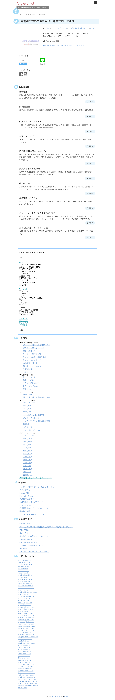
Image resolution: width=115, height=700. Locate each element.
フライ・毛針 (31, 383)
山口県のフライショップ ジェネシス (34, 552)
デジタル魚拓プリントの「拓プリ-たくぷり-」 (38, 487)
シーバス (24, 291)
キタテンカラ (24, 490)
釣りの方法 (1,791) (29, 382)
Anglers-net (26, 3)
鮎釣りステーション (27, 523)
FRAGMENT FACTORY (28, 505)
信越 (27, 445)
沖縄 (27, 466)
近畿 (27, 454)
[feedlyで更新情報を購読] (21, 74)
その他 (24, 285)
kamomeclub (25, 107)
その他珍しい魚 (27, 312)
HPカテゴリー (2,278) (34, 357)
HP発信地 (23, 325)
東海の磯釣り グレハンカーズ (31, 502)
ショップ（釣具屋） (29, 271)
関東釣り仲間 (24, 511)
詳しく (91, 102)
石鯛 (23, 307)
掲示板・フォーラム (29, 278)
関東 (27, 441)
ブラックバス (26, 294)
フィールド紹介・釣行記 (59, 28)
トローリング (30, 386)
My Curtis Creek (26, 496)
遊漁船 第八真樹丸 (26, 499)
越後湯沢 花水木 (25, 539)
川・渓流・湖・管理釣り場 (76, 28)
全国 (27, 469)
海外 (27, 472)
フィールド (23, 319)
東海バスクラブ (26, 136)
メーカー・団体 (27, 274)
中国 (27, 457)
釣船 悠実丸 (24, 530)
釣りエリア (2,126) (27, 454)
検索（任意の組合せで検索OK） (32, 252)
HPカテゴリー (24, 262)
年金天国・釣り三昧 (28, 198)
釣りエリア (23, 323)
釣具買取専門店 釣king (29, 168)
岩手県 (92, 28)
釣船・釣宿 (25, 276)
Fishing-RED (24, 493)
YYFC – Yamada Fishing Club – (31, 514)
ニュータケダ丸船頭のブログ (31, 546)
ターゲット (23, 289)
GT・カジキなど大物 (29, 310)
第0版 (66, 696)
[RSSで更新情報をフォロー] (25, 74)
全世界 (27, 475)
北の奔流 (23, 549)
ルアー (28, 380)
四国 (27, 460)
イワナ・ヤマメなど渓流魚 (32, 298)
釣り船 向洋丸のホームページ (32, 151)
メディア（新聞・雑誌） (31, 267)
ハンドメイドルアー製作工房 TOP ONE (37, 213)
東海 (27, 451)
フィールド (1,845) (34, 394)
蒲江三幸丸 (23, 533)
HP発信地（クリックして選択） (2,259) (35, 478)
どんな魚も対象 (27, 314)
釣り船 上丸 (24, 183)
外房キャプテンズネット (30, 121)
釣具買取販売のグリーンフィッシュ (33, 508)
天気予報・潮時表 (28, 283)
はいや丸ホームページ (28, 542)
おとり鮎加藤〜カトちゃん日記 (33, 228)
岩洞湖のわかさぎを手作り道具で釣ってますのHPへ (64, 46)
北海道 (28, 435)
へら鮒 (24, 303)
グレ (23, 305)
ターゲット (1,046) (34, 415)
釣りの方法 (23, 321)
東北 (87, 28)
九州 (27, 463)
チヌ (23, 296)
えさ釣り (47, 28)
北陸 (27, 448)
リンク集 (24, 280)
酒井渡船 (23, 92)
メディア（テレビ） (29, 269)
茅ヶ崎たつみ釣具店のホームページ (33, 536)
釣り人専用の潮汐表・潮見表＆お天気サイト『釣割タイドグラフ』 (46, 527)
